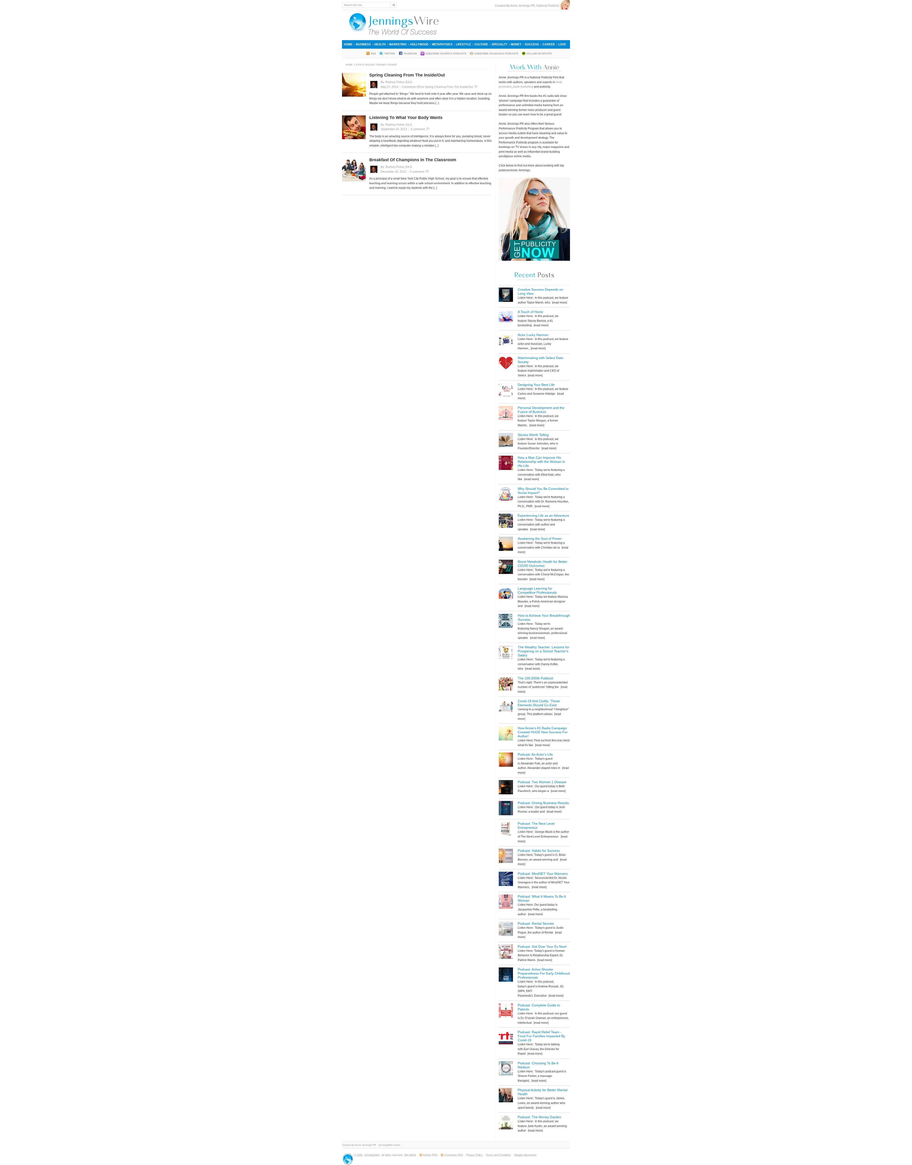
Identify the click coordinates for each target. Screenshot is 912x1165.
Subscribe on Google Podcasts (496, 53)
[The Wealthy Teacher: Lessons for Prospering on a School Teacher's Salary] (506, 653)
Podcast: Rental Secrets (536, 923)
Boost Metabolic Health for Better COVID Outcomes (542, 564)
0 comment (418, 129)
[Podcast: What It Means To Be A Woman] (506, 902)
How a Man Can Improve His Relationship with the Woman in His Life (541, 462)
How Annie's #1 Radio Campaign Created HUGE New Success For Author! (543, 732)
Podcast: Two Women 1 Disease (542, 782)
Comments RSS (453, 1155)
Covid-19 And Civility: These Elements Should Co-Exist (539, 703)
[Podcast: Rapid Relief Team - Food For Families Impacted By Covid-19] (506, 1038)
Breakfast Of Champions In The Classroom (412, 159)
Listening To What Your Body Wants (405, 117)
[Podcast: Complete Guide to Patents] (506, 1011)
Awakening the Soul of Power (540, 538)
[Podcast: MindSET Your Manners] (506, 880)
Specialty (499, 44)
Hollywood (419, 44)
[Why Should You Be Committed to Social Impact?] (506, 495)
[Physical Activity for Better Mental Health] (506, 1096)
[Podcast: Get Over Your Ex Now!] (506, 953)
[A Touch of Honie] (506, 318)
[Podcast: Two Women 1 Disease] (506, 788)
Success (532, 44)
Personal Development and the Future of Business (541, 410)
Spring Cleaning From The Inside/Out (407, 75)
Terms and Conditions (498, 1155)
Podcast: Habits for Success (539, 850)
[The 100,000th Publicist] (506, 684)
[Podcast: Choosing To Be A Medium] (506, 1069)
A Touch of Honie (530, 312)
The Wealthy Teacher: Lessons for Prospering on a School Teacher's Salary (543, 651)
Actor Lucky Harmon (533, 335)
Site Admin (410, 1155)
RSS (373, 53)
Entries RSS (430, 1155)
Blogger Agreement (525, 1155)
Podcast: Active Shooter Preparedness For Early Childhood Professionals (544, 973)
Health (380, 44)
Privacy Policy (474, 1155)
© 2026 (358, 1155)
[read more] (559, 302)
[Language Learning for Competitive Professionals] (506, 594)
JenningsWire (372, 1155)
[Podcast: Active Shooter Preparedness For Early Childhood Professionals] (506, 975)
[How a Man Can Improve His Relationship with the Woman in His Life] (506, 464)
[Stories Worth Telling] (506, 441)
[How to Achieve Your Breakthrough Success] (506, 622)
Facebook (410, 53)
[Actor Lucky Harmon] (506, 341)
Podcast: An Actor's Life (535, 754)
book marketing (523, 86)
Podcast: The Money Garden (539, 1117)
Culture (481, 44)
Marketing (398, 44)
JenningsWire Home (389, 1145)
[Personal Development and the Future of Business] (506, 414)
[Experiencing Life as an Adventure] (506, 522)
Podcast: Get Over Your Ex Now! (542, 946)
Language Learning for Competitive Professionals (537, 590)
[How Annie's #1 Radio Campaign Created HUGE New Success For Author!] (506, 734)
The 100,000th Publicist (535, 678)
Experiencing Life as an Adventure (543, 515)
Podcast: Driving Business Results (543, 803)
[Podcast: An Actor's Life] (506, 760)
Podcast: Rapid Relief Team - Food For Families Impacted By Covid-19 (541, 1036)
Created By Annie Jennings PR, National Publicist (527, 5)
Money (516, 44)
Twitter (389, 53)
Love (562, 44)
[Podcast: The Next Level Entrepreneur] (506, 830)
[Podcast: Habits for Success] (506, 857)
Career (548, 44)
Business (363, 44)
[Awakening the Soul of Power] (506, 545)
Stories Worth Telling (533, 435)
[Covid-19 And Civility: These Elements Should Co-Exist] (506, 707)
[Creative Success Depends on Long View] (506, 295)
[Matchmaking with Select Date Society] (506, 364)
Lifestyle (463, 44)
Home (348, 44)
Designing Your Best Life (536, 385)
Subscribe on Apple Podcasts (445, 53)
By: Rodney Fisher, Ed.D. (397, 82)
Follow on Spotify (539, 53)
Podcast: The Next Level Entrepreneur (536, 825)
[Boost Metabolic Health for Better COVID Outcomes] (506, 568)
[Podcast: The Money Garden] (506, 1123)
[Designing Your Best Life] (506, 391)
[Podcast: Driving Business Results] (506, 809)
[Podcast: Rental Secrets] (506, 930)
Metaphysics (442, 44)
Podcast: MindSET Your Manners (543, 874)
